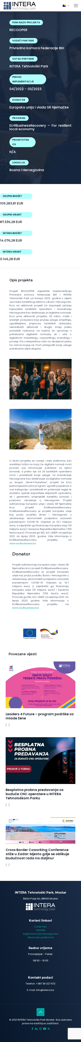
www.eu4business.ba (25, 608)
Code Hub (40, 926)
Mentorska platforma (40, 937)
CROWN (40, 930)
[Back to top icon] (40, 1012)
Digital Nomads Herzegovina (40, 934)
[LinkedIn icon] (36, 1029)
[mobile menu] (76, 5)
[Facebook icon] (32, 1029)
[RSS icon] (48, 1029)
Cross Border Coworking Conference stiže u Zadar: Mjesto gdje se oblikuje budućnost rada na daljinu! (37, 853)
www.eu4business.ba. (23, 543)
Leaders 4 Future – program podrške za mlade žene (40, 716)
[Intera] (20, 5)
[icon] (44, 1029)
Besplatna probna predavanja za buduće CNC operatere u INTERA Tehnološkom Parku (34, 793)
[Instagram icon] (40, 1029)
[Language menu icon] (66, 5)
